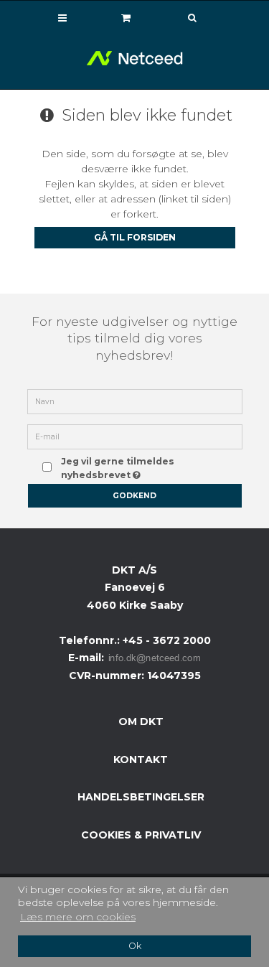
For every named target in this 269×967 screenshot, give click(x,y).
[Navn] (134, 400)
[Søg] (181, 18)
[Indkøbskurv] (126, 17)
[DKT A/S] (134, 58)
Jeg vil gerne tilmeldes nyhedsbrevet (142, 467)
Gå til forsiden (135, 237)
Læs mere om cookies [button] (78, 916)
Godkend (134, 495)
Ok (134, 945)
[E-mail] (134, 435)
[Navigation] (62, 17)
